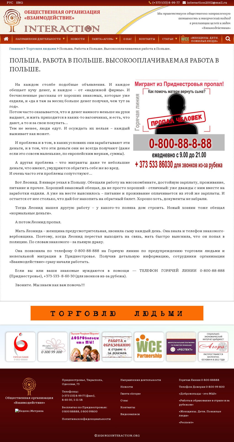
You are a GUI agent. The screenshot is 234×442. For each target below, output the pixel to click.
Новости (78, 39)
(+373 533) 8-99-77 (166, 2)
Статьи (167, 39)
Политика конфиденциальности (86, 419)
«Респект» (186, 422)
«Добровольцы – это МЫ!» (197, 393)
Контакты (147, 39)
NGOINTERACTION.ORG (122, 435)
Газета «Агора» (103, 39)
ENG (19, 2)
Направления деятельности (38, 39)
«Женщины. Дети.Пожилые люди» (204, 39)
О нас (127, 39)
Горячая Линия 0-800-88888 (199, 380)
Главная (16, 48)
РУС (10, 2)
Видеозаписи (130, 414)
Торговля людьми (41, 48)
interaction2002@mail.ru (207, 2)
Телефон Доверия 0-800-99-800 (202, 387)
